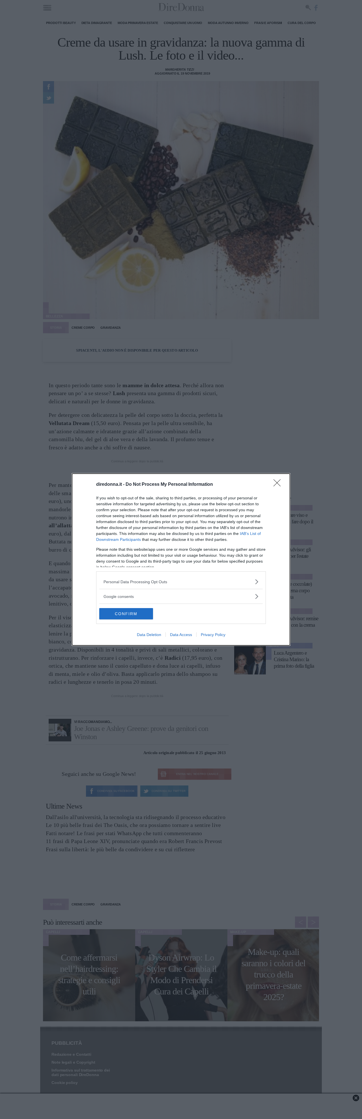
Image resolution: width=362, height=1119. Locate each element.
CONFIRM (126, 613)
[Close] (278, 484)
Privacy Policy (213, 634)
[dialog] (181, 559)
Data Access (181, 634)
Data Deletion (149, 634)
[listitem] (181, 582)
